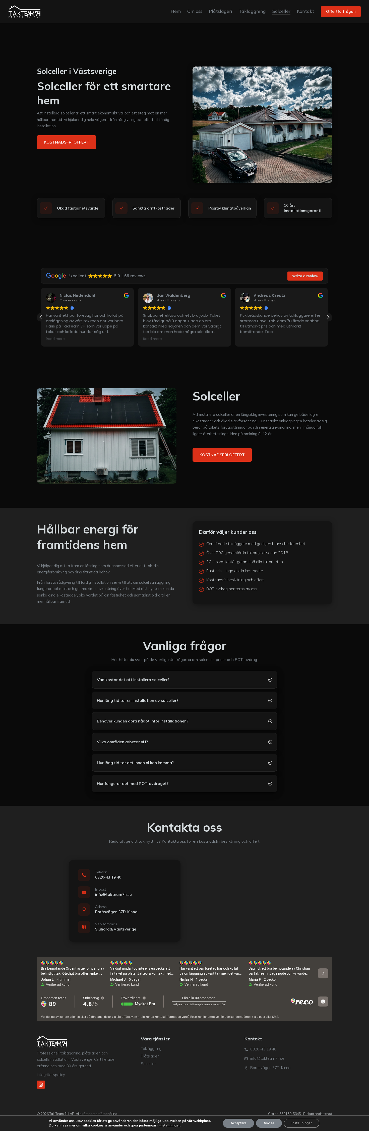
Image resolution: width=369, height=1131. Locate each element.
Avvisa (269, 1123)
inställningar (169, 1125)
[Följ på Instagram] (41, 1085)
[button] (328, 317)
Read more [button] (55, 339)
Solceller (148, 1063)
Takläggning (151, 1048)
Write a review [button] (305, 276)
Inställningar (301, 1123)
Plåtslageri (150, 1056)
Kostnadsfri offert (66, 142)
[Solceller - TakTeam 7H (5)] (106, 436)
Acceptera (238, 1123)
